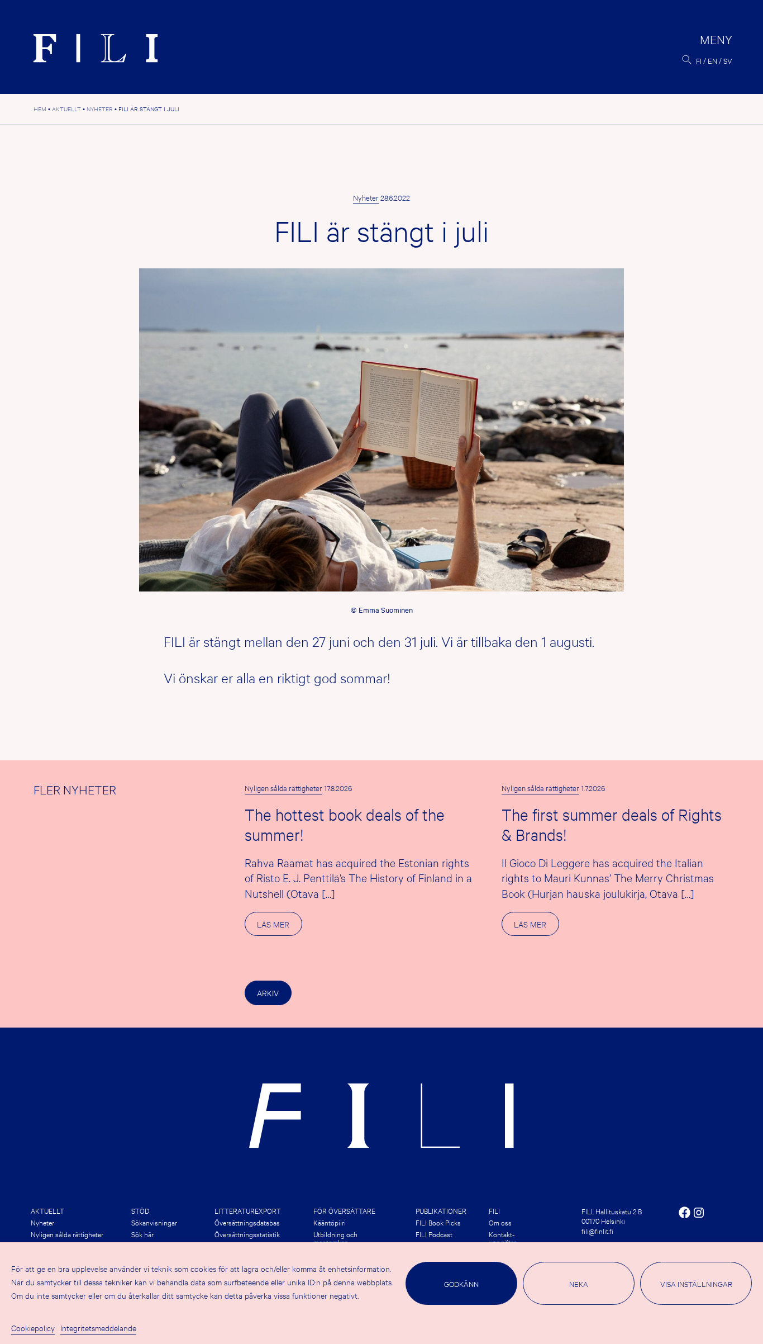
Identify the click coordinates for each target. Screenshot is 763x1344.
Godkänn (461, 1284)
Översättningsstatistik (247, 1234)
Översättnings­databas (247, 1222)
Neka (578, 1284)
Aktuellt (47, 1210)
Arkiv (268, 992)
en (712, 60)
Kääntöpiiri (329, 1222)
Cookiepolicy (33, 1327)
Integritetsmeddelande (98, 1327)
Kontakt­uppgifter (502, 1238)
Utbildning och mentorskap (335, 1238)
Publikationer (441, 1210)
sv (727, 60)
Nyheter (366, 197)
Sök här (142, 1234)
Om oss (500, 1222)
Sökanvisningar (154, 1222)
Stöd (140, 1210)
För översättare (344, 1210)
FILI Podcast (434, 1234)
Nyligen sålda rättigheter (283, 788)
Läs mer (279, 927)
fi (699, 60)
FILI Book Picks (438, 1222)
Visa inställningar (696, 1284)
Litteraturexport (247, 1210)
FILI (494, 1210)
